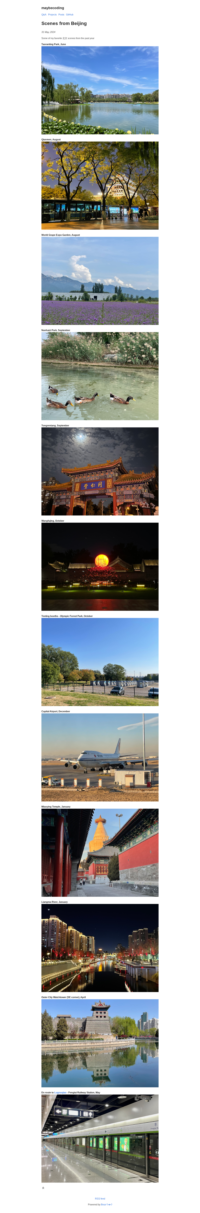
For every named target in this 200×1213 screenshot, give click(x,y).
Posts (61, 14)
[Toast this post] (43, 1188)
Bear (106, 1204)
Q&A (43, 14)
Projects (52, 14)
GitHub (69, 14)
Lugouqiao (60, 1092)
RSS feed (100, 1198)
